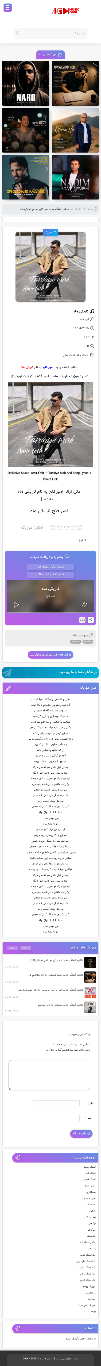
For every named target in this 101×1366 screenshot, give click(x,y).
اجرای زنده (90, 1186)
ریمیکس (91, 1249)
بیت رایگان (90, 1217)
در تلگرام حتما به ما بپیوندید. (78, 672)
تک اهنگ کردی (88, 1280)
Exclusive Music (18, 473)
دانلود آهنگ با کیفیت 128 (50, 575)
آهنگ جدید (90, 1167)
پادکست (91, 1236)
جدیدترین (26, 948)
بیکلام (92, 1224)
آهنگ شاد (90, 1173)
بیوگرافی (91, 1230)
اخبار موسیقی (89, 1199)
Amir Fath (37, 473)
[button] (51, 688)
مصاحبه (91, 1299)
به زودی (92, 1211)
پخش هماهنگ (88, 1242)
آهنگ (78, 209)
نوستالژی (91, 1192)
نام (90, 1103)
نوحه (93, 1312)
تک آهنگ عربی (88, 1255)
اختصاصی (90, 1205)
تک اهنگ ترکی (88, 1274)
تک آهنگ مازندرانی (86, 1261)
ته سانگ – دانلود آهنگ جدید (81, 1339)
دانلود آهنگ (75, 641)
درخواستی (90, 1293)
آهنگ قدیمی (89, 1180)
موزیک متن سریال (86, 1305)
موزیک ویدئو (89, 1287)
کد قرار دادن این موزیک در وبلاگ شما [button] (50, 655)
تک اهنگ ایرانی (71, 355)
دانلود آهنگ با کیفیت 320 (50, 567)
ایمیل (89, 1118)
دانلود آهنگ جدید (66, 367)
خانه (89, 209)
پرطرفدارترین (12, 947)
